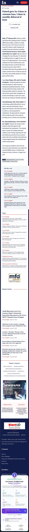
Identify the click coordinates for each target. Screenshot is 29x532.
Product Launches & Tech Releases (10, 263)
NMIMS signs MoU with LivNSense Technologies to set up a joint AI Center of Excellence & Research (7, 410)
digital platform (19, 159)
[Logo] (4, 2)
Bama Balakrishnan (10, 159)
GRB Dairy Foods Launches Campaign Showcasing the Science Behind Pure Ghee (14, 190)
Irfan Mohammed (6, 161)
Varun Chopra (14, 161)
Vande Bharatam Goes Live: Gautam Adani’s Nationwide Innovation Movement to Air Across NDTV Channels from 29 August (15, 175)
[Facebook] (9, 32)
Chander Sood (16, 24)
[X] (12, 32)
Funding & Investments (7, 256)
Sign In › (19, 514)
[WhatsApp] (19, 32)
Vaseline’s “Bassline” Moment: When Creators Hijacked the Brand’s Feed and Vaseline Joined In (16, 183)
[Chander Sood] (10, 24)
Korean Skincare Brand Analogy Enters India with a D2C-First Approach (15, 196)
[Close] (26, 477)
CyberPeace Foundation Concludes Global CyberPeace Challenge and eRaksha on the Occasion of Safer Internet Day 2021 (21, 411)
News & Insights (8, 6)
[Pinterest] (16, 32)
